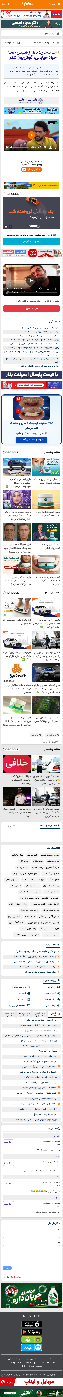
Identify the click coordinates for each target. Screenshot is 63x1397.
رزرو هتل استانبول (51, 886)
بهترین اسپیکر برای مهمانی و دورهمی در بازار (40, 328)
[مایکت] (31, 1348)
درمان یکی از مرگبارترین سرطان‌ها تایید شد (40, 1082)
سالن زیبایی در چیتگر (29, 910)
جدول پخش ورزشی (17, 1005)
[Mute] (10, 227)
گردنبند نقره (24, 861)
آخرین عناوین (53, 1014)
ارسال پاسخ (8, 1142)
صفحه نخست (55, 1359)
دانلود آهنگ (53, 879)
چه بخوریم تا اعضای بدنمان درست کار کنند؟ (40, 1077)
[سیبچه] (31, 1325)
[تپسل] (4, 194)
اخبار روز (43, 1359)
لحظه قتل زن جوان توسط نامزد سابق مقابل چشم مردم (35, 1103)
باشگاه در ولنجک (52, 892)
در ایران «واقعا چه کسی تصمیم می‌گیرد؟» (41, 1098)
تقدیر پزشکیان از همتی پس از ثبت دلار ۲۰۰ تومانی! (36, 1093)
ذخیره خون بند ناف (50, 910)
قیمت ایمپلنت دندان (50, 855)
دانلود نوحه (30, 916)
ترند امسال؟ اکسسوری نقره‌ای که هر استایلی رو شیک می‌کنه (33, 343)
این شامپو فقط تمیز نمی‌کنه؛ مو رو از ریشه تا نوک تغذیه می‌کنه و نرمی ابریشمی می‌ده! (31, 353)
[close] (2, 1376)
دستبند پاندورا (22, 867)
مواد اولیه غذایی (12, 879)
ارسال (7, 1268)
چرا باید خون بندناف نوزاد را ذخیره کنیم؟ (42, 332)
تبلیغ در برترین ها (30, 1362)
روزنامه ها (52, 987)
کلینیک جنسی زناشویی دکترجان (45, 904)
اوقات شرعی (50, 1005)
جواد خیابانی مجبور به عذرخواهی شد (40, 972)
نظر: (58, 1242)
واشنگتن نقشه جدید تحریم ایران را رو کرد (41, 1030)
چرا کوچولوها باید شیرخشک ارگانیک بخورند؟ (40, 366)
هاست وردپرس (14, 916)
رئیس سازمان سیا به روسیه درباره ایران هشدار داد (38, 1056)
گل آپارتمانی (15, 886)
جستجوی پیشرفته (35, 1366)
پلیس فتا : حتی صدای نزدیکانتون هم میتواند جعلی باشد (35, 339)
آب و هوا (22, 993)
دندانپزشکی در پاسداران (48, 916)
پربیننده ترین (22, 1014)
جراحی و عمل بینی (51, 935)
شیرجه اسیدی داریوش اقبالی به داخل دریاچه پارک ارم (36, 1119)
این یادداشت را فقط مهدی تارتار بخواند (41, 1020)
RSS (23, 1366)
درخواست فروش (31, 241)
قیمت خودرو (51, 993)
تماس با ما (9, 1359)
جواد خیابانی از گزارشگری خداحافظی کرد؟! (38, 967)
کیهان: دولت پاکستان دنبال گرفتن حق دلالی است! (37, 1109)
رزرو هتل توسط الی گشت (33, 879)
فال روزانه (22, 999)
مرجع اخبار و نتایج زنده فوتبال (26, 873)
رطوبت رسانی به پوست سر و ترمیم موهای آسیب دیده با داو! (33, 347)
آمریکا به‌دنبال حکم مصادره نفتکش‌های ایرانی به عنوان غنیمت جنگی (30, 1035)
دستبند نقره (38, 861)
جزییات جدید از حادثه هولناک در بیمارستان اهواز (38, 1040)
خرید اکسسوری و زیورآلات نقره (45, 867)
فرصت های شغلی (48, 1362)
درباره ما (19, 1359)
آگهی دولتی (16, 1362)
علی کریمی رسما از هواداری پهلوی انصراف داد (39, 1046)
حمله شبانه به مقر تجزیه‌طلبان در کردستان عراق (38, 1087)
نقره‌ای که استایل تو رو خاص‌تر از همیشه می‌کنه (38, 335)
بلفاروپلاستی (17, 855)
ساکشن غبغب (53, 861)
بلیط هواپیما (32, 855)
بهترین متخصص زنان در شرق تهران (43, 922)
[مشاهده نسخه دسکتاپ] (3, 4)
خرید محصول (32, 309)
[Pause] (6, 227)
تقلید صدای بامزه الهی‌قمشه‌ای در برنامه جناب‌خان (35, 961)
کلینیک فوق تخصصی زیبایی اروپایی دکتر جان (39, 898)
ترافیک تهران (50, 999)
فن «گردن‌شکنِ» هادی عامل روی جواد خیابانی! (36, 951)
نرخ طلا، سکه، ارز (18, 987)
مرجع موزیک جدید (50, 873)
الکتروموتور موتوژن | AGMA (26, 935)
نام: (58, 1229)
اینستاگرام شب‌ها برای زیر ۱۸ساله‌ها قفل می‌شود (38, 1072)
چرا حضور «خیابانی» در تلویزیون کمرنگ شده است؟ (34, 956)
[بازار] (31, 1340)
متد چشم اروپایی (32, 886)
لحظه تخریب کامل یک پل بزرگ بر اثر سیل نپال (38, 1066)
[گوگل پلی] (31, 1332)
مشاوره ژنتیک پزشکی (18, 904)
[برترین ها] (27, 4)
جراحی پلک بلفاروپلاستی (30, 892)
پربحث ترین (7, 1014)
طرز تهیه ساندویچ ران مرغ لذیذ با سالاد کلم (40, 1061)
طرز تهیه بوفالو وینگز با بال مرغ (45, 1114)
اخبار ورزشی (31, 1359)
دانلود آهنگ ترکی (16, 922)
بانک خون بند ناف (28, 928)
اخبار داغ (38, 1014)
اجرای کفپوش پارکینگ (49, 928)
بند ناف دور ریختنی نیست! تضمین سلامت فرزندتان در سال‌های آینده (32, 360)
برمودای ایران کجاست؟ (48, 1051)
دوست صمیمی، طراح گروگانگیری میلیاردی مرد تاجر (38, 1025)
